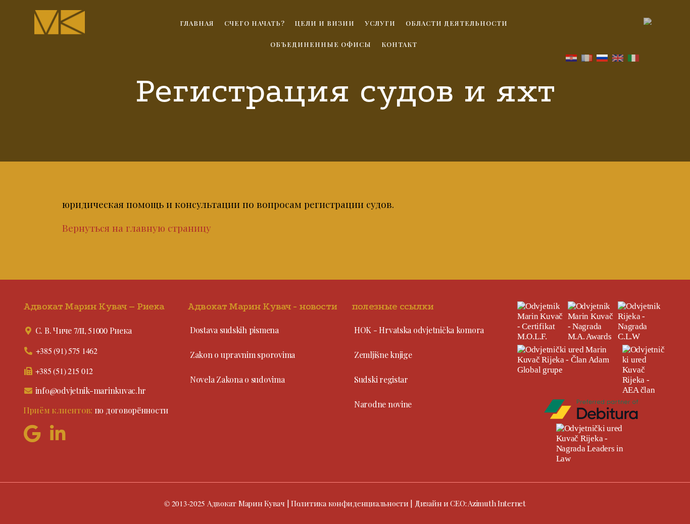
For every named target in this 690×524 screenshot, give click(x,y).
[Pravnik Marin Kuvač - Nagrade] (641, 321)
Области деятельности (457, 23)
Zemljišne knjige (383, 354)
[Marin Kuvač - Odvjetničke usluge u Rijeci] (80, 22)
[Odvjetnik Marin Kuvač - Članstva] (643, 370)
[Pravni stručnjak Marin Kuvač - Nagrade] (591, 321)
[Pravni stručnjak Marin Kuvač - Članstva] (568, 360)
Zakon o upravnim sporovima (242, 354)
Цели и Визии (324, 23)
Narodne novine (383, 404)
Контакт (399, 44)
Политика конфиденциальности (350, 503)
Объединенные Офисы (320, 44)
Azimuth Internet (497, 503)
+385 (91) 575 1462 (66, 350)
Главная (197, 23)
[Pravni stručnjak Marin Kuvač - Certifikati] (541, 321)
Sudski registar (381, 379)
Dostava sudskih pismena (234, 330)
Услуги (380, 23)
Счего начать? (254, 23)
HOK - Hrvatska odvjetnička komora (419, 330)
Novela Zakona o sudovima (237, 379)
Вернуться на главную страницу (136, 227)
